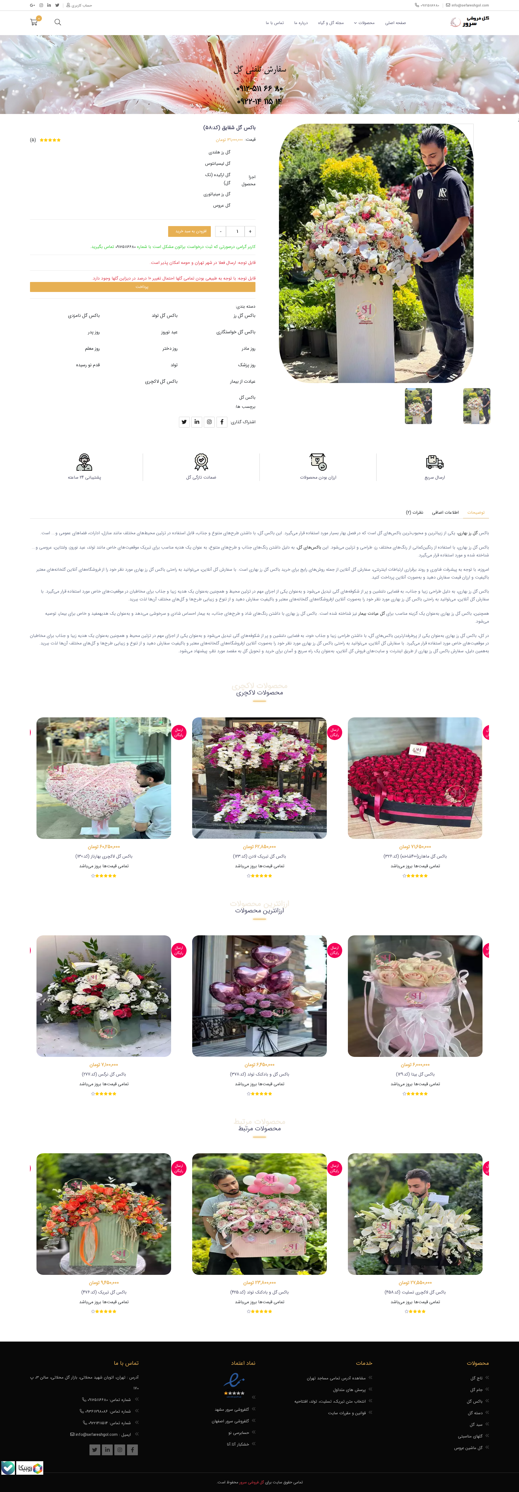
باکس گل (247, 397)
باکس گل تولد (165, 315)
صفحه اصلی (395, 23)
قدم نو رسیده (88, 365)
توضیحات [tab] (476, 512)
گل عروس (221, 205)
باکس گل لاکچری (161, 381)
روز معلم (92, 348)
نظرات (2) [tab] (414, 512)
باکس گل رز (244, 315)
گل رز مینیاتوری (217, 194)
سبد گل (476, 1425)
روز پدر (94, 332)
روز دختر (170, 348)
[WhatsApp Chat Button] (29, 1473)
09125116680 (125, 247)
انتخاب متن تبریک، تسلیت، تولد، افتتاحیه (330, 1401)
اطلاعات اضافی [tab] (445, 512)
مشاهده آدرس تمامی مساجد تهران (336, 1378)
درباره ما (301, 23)
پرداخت (142, 287)
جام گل (476, 1390)
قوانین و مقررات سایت (347, 1413)
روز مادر (248, 348)
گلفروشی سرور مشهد (232, 1409)
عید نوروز (169, 332)
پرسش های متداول (349, 1390)
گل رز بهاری (468, 533)
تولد (174, 365)
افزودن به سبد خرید (191, 231)
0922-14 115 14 (259, 102)
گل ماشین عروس (468, 1448)
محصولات (366, 23)
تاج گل (477, 1378)
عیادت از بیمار (242, 381)
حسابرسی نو (238, 1433)
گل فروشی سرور (251, 1482)
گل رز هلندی (219, 152)
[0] (33, 23)
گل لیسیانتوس (217, 163)
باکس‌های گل (309, 547)
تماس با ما (275, 23)
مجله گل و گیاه (331, 23)
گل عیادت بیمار (371, 613)
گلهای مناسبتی (470, 1436)
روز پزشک (246, 365)
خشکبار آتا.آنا (238, 1444)
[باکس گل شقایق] (476, 406)
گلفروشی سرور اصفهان (230, 1421)
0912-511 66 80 (259, 89)
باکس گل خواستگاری (236, 332)
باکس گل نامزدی (84, 315)
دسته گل (475, 1413)
